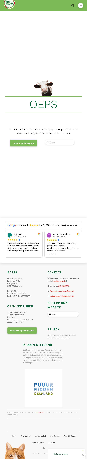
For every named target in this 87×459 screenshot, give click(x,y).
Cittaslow (40, 412)
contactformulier (59, 281)
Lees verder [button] (51, 254)
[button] (80, 5)
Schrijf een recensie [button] (69, 225)
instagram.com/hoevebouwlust (62, 296)
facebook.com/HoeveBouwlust (62, 291)
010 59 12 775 (63, 286)
